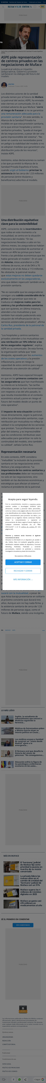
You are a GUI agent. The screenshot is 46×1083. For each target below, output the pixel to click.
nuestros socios (35, 504)
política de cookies (28, 527)
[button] (23, 556)
